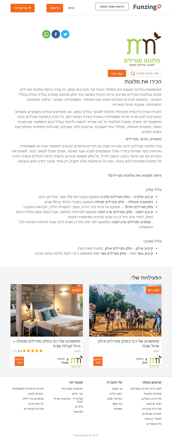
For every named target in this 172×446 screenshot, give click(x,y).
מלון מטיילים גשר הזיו (110, 253)
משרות (118, 408)
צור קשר (117, 403)
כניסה (71, 7)
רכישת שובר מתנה (112, 6)
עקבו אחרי (117, 73)
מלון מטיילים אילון (118, 248)
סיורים (79, 406)
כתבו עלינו (115, 393)
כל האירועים (36, 403)
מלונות (139, 358)
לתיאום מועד (98, 360)
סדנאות (78, 411)
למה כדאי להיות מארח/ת (146, 388)
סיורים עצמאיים (34, 408)
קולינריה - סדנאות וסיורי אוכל (68, 400)
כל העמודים (154, 423)
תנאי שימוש (154, 403)
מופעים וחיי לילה (33, 398)
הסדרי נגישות (153, 418)
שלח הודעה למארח (147, 73)
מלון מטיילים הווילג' (138, 206)
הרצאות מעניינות (72, 388)
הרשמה (54, 7)
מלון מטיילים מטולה (109, 201)
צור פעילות (21, 7)
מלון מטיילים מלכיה (115, 196)
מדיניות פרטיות (152, 408)
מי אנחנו (117, 388)
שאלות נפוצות (153, 393)
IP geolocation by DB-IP (86, 435)
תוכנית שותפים (152, 413)
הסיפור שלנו (114, 398)
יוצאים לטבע (36, 393)
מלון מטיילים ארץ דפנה (115, 211)
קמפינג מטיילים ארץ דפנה (131, 221)
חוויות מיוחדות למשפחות (28, 388)
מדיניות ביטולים (152, 398)
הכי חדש (77, 393)
